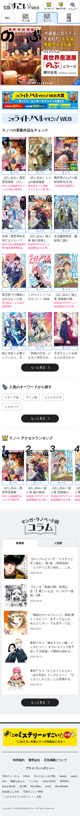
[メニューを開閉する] (73, 6)
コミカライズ (53, 397)
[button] (28, 83)
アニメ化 (31, 397)
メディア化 (11, 397)
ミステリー (11, 407)
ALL (7, 18)
